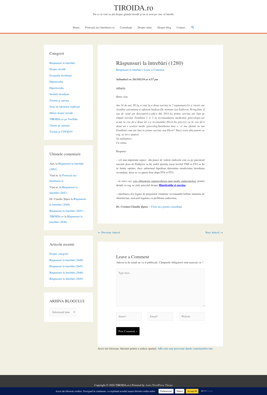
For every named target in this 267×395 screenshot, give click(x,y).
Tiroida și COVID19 (60, 131)
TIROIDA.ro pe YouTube (63, 119)
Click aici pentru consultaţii (166, 206)
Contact (181, 27)
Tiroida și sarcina (59, 100)
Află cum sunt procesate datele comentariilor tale (185, 348)
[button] (192, 27)
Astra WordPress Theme (159, 385)
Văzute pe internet (59, 125)
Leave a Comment (154, 69)
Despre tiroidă (57, 69)
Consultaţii (126, 27)
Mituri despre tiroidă (61, 113)
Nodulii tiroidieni (59, 94)
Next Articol (214, 232)
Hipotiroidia (56, 81)
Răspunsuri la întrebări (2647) (66, 266)
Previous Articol (109, 232)
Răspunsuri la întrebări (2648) (66, 260)
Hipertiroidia (56, 88)
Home (76, 27)
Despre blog (164, 27)
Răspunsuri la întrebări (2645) (66, 278)
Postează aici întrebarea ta (99, 27)
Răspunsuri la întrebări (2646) (66, 272)
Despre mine (145, 27)
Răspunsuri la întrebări (62, 63)
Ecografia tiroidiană (60, 75)
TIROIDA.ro (133, 7)
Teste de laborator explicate (64, 106)
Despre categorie (58, 253)
